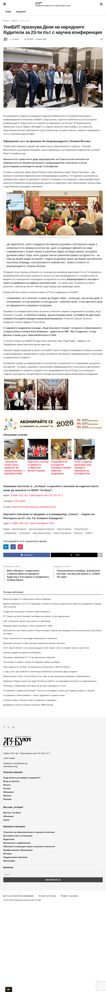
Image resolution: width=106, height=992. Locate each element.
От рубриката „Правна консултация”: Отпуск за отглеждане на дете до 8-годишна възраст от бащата (49, 690)
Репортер (78, 533)
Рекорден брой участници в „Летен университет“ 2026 (27, 626)
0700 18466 (19, 501)
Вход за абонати (11, 781)
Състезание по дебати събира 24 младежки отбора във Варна (31, 662)
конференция (10, 533)
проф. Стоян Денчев (62, 533)
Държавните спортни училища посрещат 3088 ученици (28, 705)
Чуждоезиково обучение (15, 857)
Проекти (7, 795)
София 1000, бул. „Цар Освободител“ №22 (32, 523)
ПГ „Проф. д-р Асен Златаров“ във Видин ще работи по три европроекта (36, 616)
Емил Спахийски (64, 529)
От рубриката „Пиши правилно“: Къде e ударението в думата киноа (34, 695)
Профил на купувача (69, 896)
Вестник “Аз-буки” (12, 813)
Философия (9, 861)
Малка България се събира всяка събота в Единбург (27, 599)
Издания (20, 12)
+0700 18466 (9, 758)
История (7, 854)
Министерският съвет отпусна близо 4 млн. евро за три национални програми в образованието (46, 676)
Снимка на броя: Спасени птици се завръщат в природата (29, 700)
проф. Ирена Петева (42, 533)
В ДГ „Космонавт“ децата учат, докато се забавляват (27, 621)
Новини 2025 (25, 21)
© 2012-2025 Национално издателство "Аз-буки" (22, 900)
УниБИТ (89, 533)
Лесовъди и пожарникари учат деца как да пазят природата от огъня (34, 686)
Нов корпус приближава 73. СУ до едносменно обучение (29, 657)
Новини (14, 21)
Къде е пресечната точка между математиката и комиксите (30, 638)
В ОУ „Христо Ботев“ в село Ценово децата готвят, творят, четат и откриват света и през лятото (46, 648)
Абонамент (8, 792)
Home (8, 12)
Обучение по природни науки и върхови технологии (29, 846)
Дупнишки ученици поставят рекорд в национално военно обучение (34, 643)
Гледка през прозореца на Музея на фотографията (26, 611)
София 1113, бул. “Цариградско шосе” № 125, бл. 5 (36, 495)
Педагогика (8, 839)
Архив (6, 820)
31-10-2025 (28, 39)
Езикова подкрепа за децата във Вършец (22, 652)
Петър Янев (24, 533)
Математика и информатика (17, 843)
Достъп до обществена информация (18, 896)
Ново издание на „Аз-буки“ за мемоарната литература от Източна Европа (36, 667)
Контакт (7, 788)
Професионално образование (18, 850)
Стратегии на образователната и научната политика (28, 832)
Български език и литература (17, 836)
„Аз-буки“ (15, 39)
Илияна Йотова (81, 529)
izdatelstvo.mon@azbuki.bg (24, 507)
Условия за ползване (47, 896)
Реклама (7, 799)
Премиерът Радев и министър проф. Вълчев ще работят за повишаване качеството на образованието (50, 681)
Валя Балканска (19, 529)
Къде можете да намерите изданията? (22, 778)
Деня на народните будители (41, 529)
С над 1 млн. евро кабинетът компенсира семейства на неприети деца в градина (40, 671)
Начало (6, 21)
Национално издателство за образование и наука (53, 5)
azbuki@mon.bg (47, 507)
